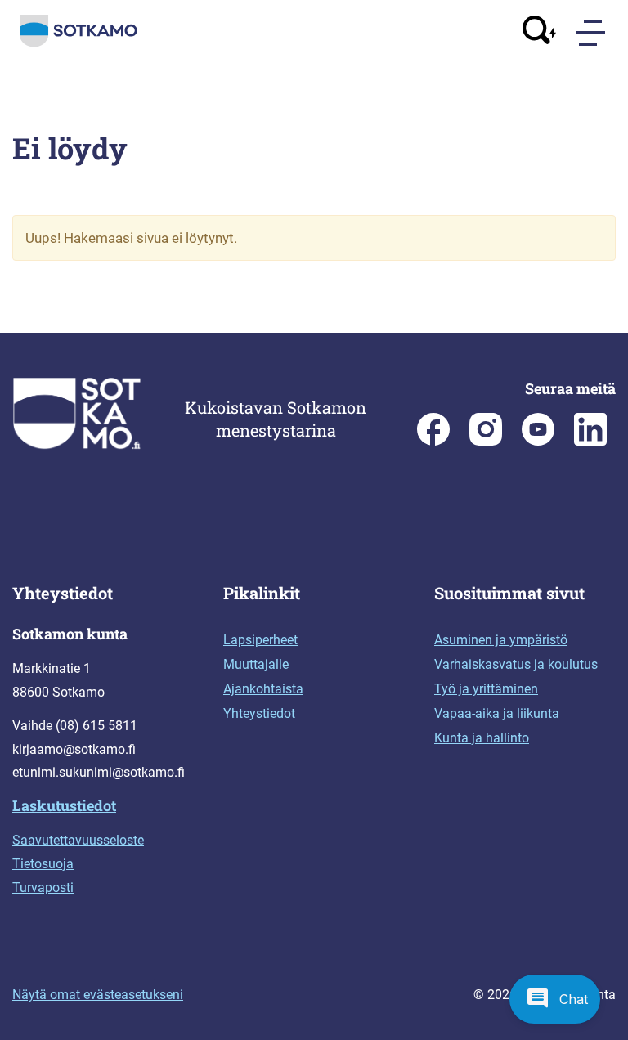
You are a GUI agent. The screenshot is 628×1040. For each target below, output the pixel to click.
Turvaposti (43, 887)
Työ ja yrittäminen (486, 689)
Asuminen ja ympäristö (500, 640)
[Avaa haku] (540, 32)
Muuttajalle (256, 664)
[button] (554, 999)
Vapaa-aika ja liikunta (496, 713)
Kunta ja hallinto (481, 738)
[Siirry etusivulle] (78, 43)
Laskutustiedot (64, 805)
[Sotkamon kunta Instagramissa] (485, 441)
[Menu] (592, 33)
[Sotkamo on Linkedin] (590, 441)
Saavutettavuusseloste (78, 840)
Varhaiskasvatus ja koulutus (516, 664)
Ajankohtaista (263, 689)
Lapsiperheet (260, 640)
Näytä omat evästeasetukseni (97, 994)
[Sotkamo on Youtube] (538, 441)
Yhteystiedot (259, 713)
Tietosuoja (43, 864)
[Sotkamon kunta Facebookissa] (433, 441)
